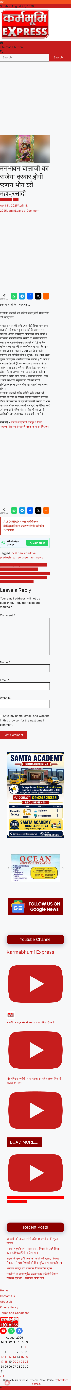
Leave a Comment (27, 210)
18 (6, 1361)
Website (5, 698)
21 (18, 1361)
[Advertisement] (35, 98)
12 (10, 1357)
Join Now (39, 542)
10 (2, 1357)
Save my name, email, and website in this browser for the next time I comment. (25, 720)
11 (6, 1357)
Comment (7, 615)
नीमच (15, 199)
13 (14, 1357)
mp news (17, 557)
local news (18, 553)
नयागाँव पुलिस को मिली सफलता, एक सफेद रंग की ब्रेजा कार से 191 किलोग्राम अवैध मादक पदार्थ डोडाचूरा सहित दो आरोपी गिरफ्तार (25, 577)
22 (22, 1361)
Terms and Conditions (14, 1313)
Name (5, 662)
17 (1, 1361)
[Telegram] (22, 296)
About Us (6, 1301)
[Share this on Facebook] (30, 296)
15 (22, 1357)
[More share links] (46, 296)
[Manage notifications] (7, 1382)
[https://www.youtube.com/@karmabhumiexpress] (3, 1331)
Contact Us (7, 1296)
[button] (8, 868)
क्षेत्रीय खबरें (6, 199)
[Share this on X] (38, 296)
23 (26, 1361)
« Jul (3, 1376)
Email (4, 680)
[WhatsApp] (14, 296)
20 (14, 1361)
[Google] (19, 1331)
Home (4, 1290)
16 (26, 1357)
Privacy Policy (9, 1307)
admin (11, 210)
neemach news (33, 557)
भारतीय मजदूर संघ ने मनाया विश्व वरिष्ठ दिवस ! (30, 1268)
